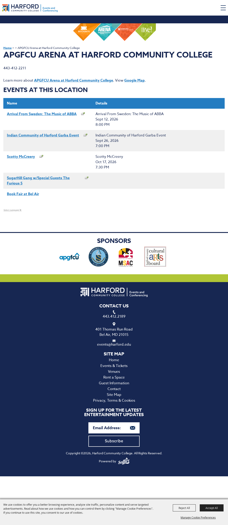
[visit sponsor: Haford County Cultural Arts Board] (155, 257)
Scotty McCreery (21, 156)
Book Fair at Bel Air (23, 194)
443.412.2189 (114, 316)
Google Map (134, 80)
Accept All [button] (212, 508)
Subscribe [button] (114, 441)
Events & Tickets (114, 366)
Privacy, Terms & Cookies (114, 400)
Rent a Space (114, 377)
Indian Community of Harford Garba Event (43, 135)
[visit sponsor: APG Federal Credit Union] (69, 257)
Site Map (114, 394)
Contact (114, 389)
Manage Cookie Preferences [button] (198, 517)
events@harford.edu (114, 344)
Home (7, 48)
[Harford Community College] (30, 8)
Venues (114, 371)
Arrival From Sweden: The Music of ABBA (42, 114)
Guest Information (114, 383)
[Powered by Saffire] (123, 461)
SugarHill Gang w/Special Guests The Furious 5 (38, 180)
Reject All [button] (184, 508)
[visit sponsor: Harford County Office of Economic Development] (98, 257)
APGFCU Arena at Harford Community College (73, 80)
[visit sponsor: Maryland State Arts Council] (126, 257)
